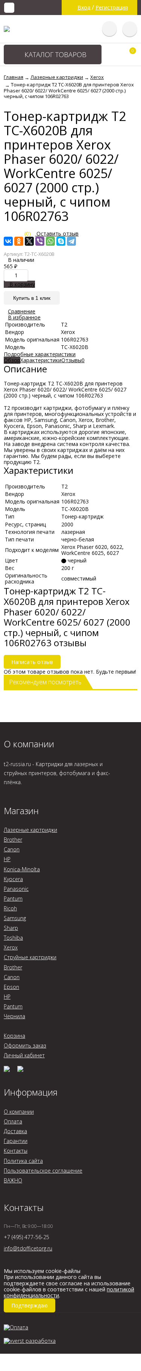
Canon (12, 849)
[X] (29, 241)
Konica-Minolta (22, 869)
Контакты (15, 1150)
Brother (13, 839)
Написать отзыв (32, 661)
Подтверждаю (29, 1305)
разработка (40, 1340)
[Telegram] (71, 241)
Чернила (14, 1016)
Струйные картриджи (30, 957)
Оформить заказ (25, 1045)
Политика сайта (23, 1160)
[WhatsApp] (50, 241)
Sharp (11, 927)
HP (7, 859)
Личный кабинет (24, 1055)
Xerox (11, 947)
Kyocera (13, 879)
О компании (19, 1111)
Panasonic (16, 888)
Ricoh (10, 908)
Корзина (14, 1035)
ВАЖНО (13, 1180)
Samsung (15, 918)
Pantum (13, 898)
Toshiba (13, 937)
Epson (11, 986)
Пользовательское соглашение (43, 1170)
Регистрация (112, 8)
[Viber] (39, 241)
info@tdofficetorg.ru (28, 1248)
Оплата (13, 1121)
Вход (83, 8)
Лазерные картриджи (30, 829)
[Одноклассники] (18, 241)
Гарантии (15, 1140)
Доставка (15, 1131)
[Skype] (60, 241)
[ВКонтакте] (8, 241)
